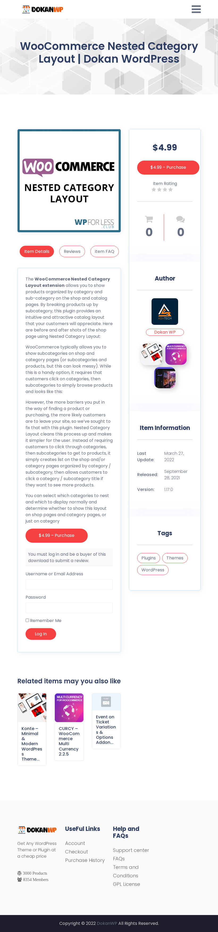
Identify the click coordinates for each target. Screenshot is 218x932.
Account (75, 843)
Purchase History (85, 860)
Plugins (148, 558)
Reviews (72, 251)
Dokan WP (165, 332)
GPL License (126, 884)
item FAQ (104, 251)
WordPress (152, 570)
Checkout (76, 851)
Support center (131, 850)
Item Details (36, 251)
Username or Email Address (54, 574)
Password (36, 597)
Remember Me (45, 621)
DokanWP (107, 923)
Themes (174, 558)
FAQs (119, 858)
